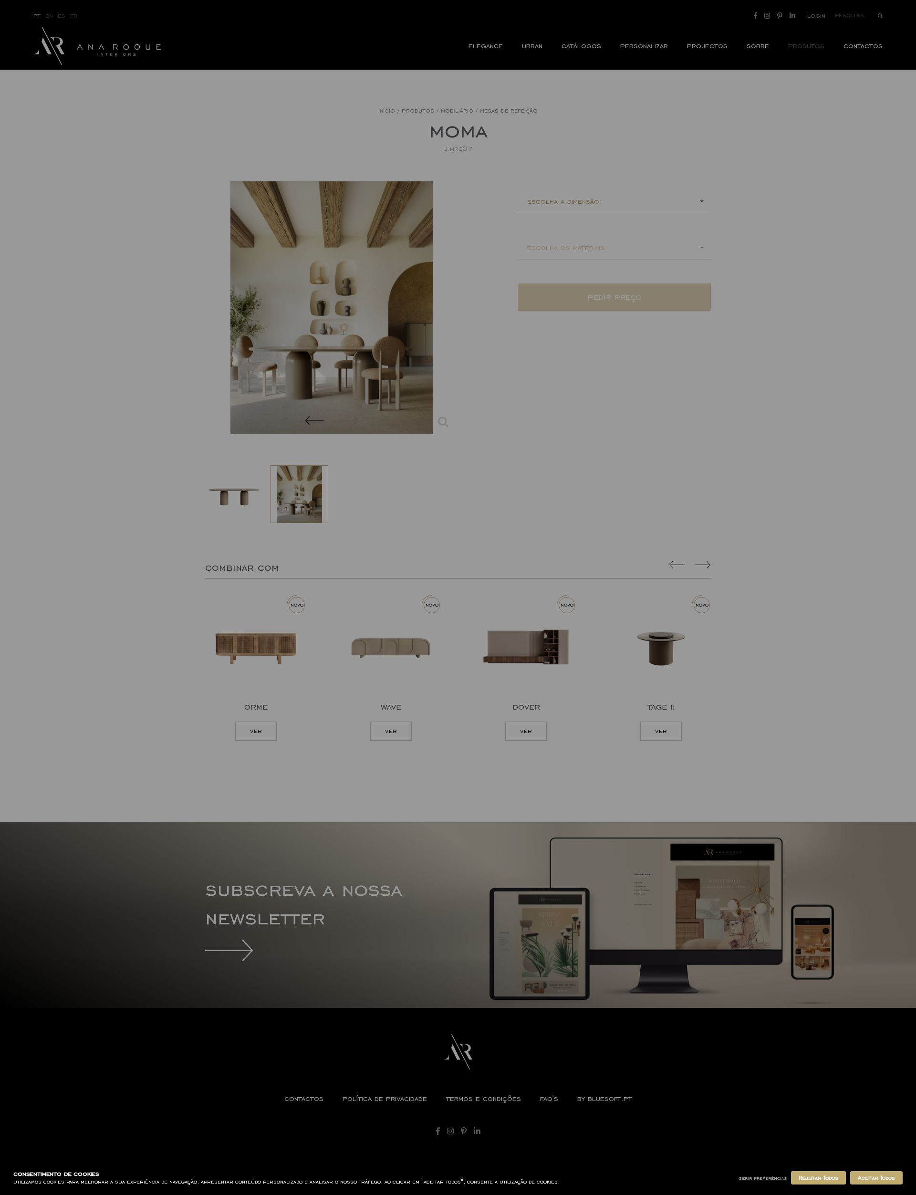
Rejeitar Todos (818, 1177)
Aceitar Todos (876, 1177)
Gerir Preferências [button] (763, 1178)
